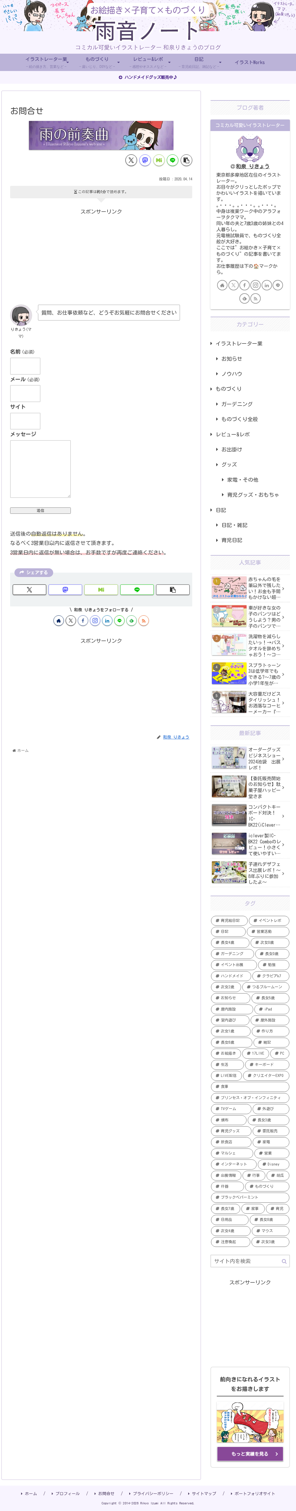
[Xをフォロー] (71, 620)
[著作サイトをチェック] (58, 620)
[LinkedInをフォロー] (107, 620)
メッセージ (23, 434)
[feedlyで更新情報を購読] (131, 620)
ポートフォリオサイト (255, 1494)
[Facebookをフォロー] (83, 620)
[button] (186, 160)
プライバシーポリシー (153, 1494)
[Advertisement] (101, 256)
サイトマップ (204, 1494)
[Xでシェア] (131, 160)
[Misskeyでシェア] (159, 160)
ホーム (31, 1494)
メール (25, 379)
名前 (22, 351)
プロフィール (68, 1494)
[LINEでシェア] (172, 160)
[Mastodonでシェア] (145, 160)
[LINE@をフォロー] (119, 620)
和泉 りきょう (253, 166)
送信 (40, 510)
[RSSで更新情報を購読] (143, 620)
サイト (18, 406)
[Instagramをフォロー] (95, 620)
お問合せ (106, 1494)
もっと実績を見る (250, 1454)
